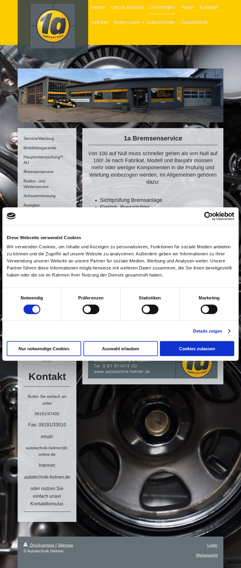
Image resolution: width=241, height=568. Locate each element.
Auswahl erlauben (120, 348)
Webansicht (206, 555)
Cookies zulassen (197, 348)
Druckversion (42, 545)
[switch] (91, 309)
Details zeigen (207, 330)
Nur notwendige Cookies (44, 348)
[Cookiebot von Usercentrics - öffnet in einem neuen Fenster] (208, 216)
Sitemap (65, 545)
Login (212, 545)
